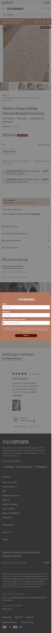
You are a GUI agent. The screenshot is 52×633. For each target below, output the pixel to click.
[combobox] (4, 323)
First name (5, 312)
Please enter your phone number (12, 319)
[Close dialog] (49, 294)
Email (3, 304)
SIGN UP (25, 335)
